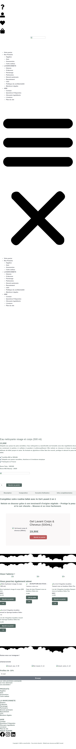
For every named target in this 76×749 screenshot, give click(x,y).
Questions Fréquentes (13, 93)
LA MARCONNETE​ (10, 66)
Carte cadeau (10, 63)
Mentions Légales (12, 86)
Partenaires (4, 708)
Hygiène (3, 691)
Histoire (8, 68)
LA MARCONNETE (8, 701)
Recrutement (4, 711)
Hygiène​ (9, 57)
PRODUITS (4, 689)
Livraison (9, 97)
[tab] (7, 493)
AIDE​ (5, 88)
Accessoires (10, 61)
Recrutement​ (10, 79)
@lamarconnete (5, 662)
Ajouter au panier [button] (39, 537)
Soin (7, 59)
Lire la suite (32, 597)
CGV (7, 81)
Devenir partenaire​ (12, 77)
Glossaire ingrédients (13, 95)
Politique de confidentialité (15, 84)
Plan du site (10, 99)
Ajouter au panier (14, 485)
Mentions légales (6, 715)
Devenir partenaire (6, 710)
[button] (38, 180)
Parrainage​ (9, 72)
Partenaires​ (10, 75)
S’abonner (9, 70)
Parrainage (4, 706)
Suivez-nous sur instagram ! (9, 655)
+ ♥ (3, 603)
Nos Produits (8, 54)
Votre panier (8, 52)
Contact (8, 90)
